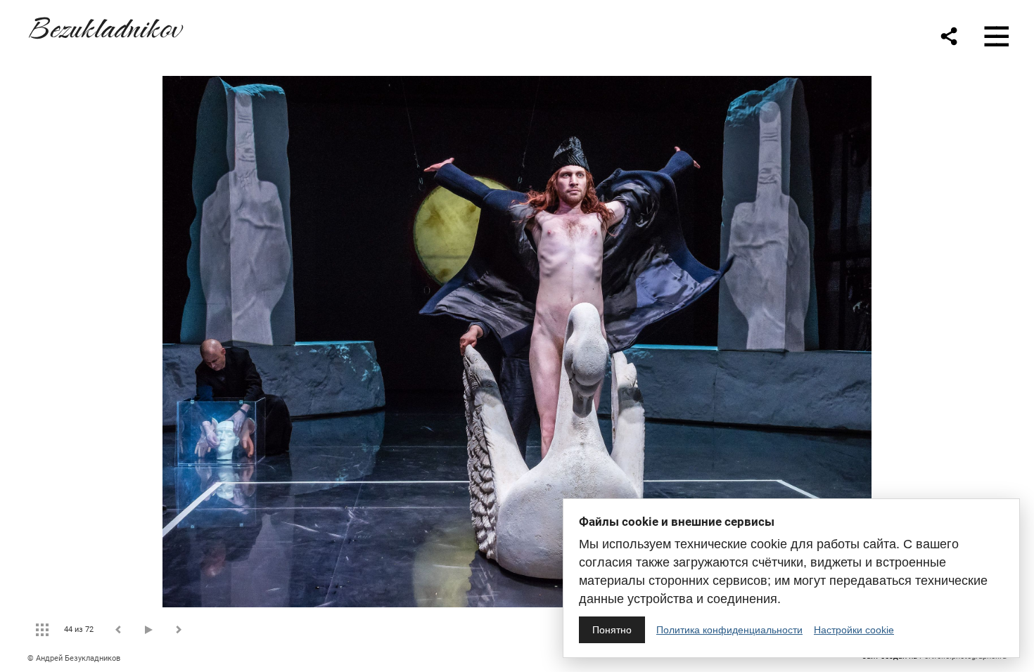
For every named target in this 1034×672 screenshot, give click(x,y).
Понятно (612, 629)
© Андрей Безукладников (73, 658)
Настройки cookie (854, 629)
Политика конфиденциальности (729, 629)
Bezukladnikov (104, 25)
